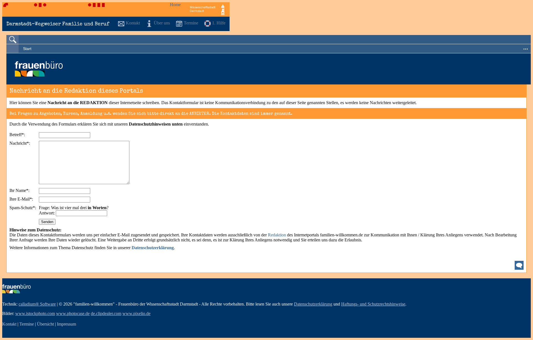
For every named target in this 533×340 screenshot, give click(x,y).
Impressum (66, 324)
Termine (191, 23)
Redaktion (277, 234)
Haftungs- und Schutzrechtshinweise (373, 304)
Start (27, 48)
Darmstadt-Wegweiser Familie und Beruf (57, 24)
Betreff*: (17, 134)
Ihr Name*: (19, 190)
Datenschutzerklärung (313, 304)
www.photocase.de (73, 313)
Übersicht (45, 324)
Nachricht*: (19, 143)
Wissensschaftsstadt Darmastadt (207, 9)
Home (175, 4)
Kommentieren (519, 265)
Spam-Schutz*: (22, 207)
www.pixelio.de (136, 313)
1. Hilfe (218, 23)
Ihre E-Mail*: (21, 199)
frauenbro (16, 288)
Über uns (162, 23)
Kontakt (133, 23)
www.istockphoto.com (35, 313)
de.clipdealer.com (106, 313)
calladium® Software (37, 304)
